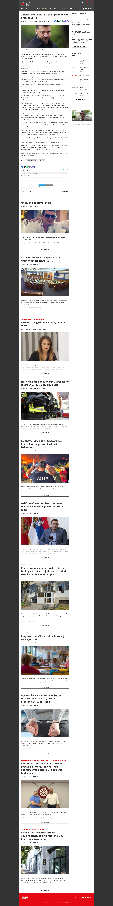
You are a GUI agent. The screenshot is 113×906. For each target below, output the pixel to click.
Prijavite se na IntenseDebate (42, 185)
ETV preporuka (73, 8)
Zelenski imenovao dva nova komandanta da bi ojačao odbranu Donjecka (81, 32)
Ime (22, 187)
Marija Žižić (35, 206)
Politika (23, 8)
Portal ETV (35, 21)
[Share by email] (63, 21)
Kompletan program (79, 99)
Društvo (34, 8)
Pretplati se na (25, 191)
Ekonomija (28, 8)
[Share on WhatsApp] (60, 21)
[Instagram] (91, 9)
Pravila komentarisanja (65, 902)
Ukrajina (42, 160)
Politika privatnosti (54, 902)
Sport (51, 8)
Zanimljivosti (65, 8)
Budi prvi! (35, 173)
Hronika (39, 8)
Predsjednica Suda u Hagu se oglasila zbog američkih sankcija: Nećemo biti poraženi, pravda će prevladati (82, 41)
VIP (43, 8)
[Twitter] (86, 9)
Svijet (60, 8)
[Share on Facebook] (55, 21)
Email (38, 187)
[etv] (25, 4)
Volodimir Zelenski (31, 160)
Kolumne (47, 8)
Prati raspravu (68, 169)
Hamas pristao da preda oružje (80, 19)
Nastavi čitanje (45, 249)
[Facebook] (83, 9)
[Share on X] (58, 21)
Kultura (56, 8)
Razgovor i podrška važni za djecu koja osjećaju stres (81, 25)
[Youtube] (88, 9)
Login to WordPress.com (49, 185)
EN (79, 8)
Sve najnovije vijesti (79, 46)
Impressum (45, 902)
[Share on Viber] (65, 21)
